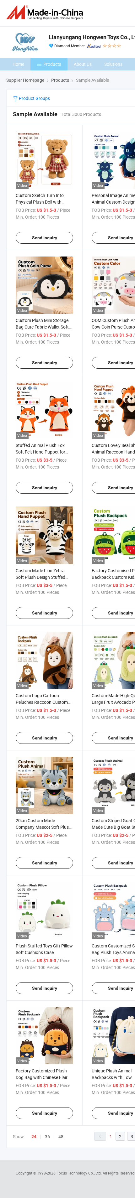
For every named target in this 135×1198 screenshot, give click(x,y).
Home (18, 64)
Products (52, 64)
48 (60, 1136)
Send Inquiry (44, 237)
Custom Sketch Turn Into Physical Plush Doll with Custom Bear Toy (40, 201)
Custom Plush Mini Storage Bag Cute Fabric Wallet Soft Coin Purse (42, 326)
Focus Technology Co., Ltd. (80, 1172)
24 (33, 1136)
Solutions (113, 64)
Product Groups (34, 98)
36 (47, 1136)
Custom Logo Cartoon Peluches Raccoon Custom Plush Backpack (42, 702)
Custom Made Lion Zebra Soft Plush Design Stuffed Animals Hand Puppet (40, 577)
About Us (83, 64)
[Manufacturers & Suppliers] (45, 12)
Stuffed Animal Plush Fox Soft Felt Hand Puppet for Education (40, 451)
